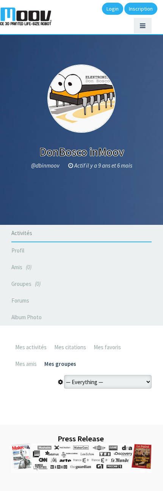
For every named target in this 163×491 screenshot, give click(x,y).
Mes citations (70, 347)
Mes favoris (107, 347)
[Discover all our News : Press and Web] (81, 458)
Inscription (141, 8)
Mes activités (31, 347)
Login (113, 8)
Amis (20, 267)
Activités (21, 233)
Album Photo (26, 317)
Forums (20, 300)
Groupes (25, 283)
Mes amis (26, 363)
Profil (17, 250)
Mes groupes (60, 363)
